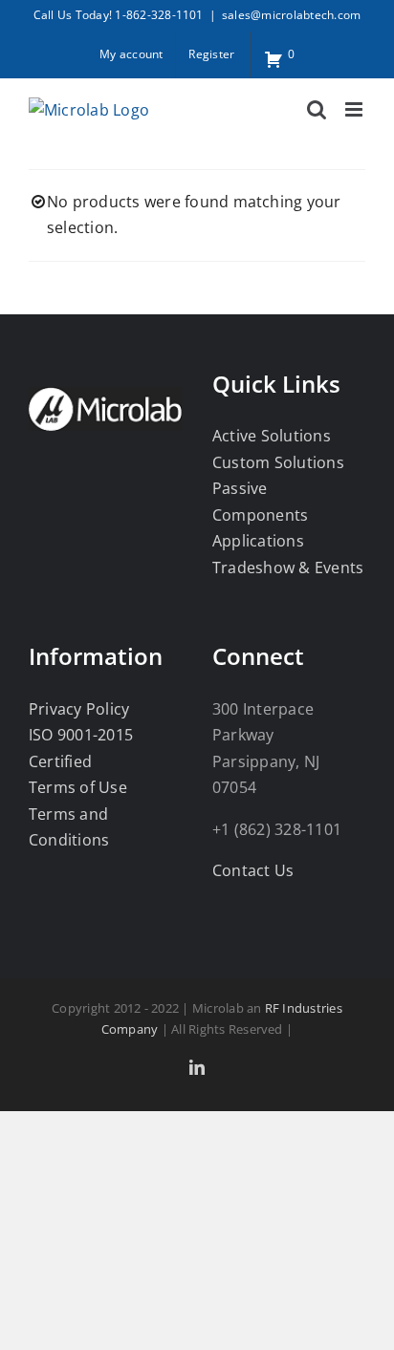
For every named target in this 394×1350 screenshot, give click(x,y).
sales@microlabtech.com (291, 15)
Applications (258, 540)
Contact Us (253, 870)
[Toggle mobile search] (316, 109)
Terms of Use (78, 787)
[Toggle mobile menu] (355, 109)
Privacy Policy (79, 708)
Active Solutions (271, 435)
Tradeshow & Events (287, 567)
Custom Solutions (278, 462)
